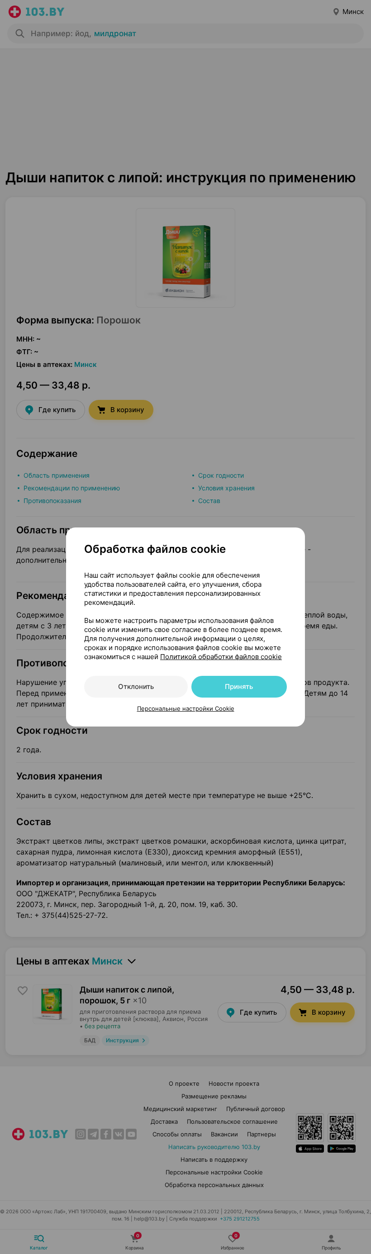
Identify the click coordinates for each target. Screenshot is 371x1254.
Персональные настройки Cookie (185, 708)
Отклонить (136, 686)
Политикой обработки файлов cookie (221, 656)
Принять (239, 686)
